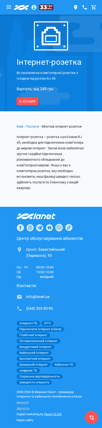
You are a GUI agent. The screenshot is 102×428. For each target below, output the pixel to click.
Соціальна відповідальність (39, 376)
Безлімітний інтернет (34, 358)
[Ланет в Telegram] (39, 227)
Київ (20, 126)
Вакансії (22, 402)
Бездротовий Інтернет (35, 347)
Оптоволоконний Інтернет (38, 341)
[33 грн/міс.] (46, 7)
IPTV (47, 323)
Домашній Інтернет (33, 364)
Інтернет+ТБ (28, 323)
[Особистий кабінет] (34, 7)
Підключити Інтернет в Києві (40, 329)
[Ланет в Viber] (59, 227)
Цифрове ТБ (28, 370)
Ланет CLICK (53, 414)
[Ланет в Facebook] (20, 227)
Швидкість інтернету (34, 382)
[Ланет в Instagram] (30, 227)
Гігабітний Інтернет (33, 335)
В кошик (27, 101)
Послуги (32, 126)
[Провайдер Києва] (22, 7)
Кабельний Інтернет (34, 353)
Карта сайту (25, 420)
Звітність (23, 408)
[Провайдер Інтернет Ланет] (42, 216)
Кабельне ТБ (64, 364)
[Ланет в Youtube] (49, 227)
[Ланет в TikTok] (69, 227)
